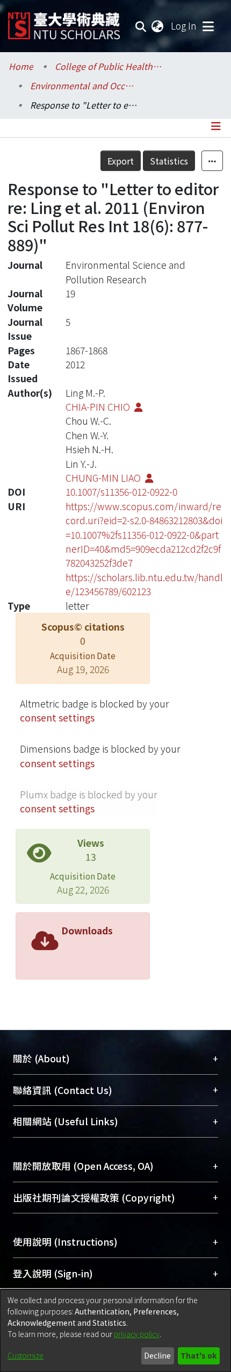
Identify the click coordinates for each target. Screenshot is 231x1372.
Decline (157, 1355)
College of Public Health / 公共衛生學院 (108, 66)
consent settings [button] (57, 717)
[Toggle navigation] (208, 26)
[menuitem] (157, 26)
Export (120, 160)
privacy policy (137, 1333)
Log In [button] (184, 25)
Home (21, 66)
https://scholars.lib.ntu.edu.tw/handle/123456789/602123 (144, 584)
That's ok (198, 1355)
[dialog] (115, 1330)
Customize (26, 1355)
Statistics (169, 160)
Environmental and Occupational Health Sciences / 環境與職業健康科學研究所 (84, 85)
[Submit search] (141, 25)
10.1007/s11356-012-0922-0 (121, 491)
